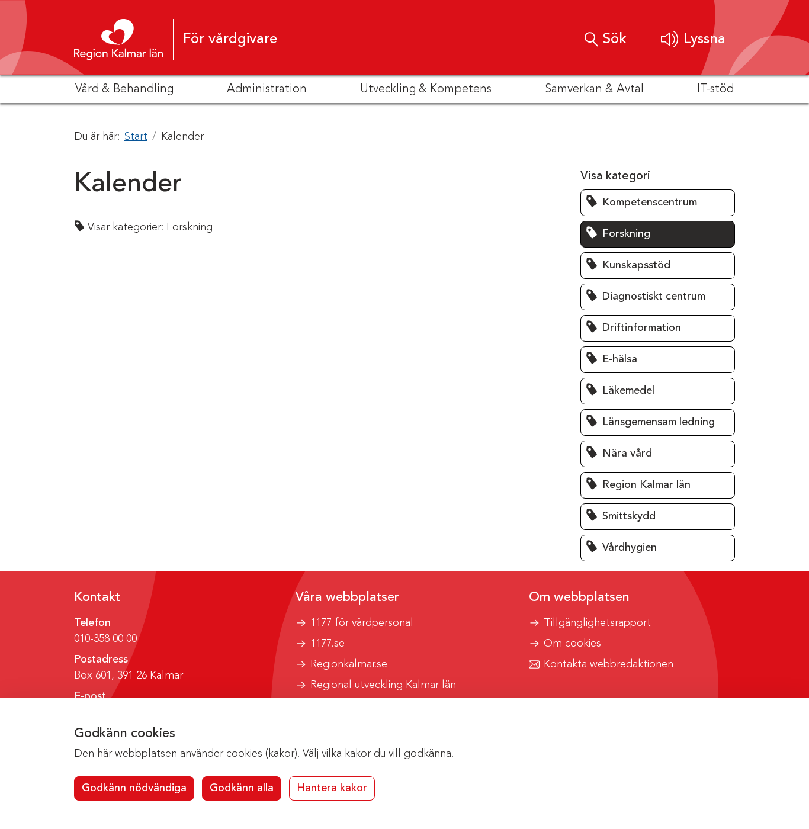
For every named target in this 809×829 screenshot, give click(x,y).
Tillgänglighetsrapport (597, 623)
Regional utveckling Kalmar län (383, 685)
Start (135, 136)
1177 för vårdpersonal (361, 623)
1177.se (327, 643)
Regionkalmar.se (348, 664)
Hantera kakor (332, 788)
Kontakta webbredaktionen (608, 664)
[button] (693, 39)
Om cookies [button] (572, 643)
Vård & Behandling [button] (124, 89)
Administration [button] (267, 89)
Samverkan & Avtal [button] (594, 89)
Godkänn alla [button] (242, 788)
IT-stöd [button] (715, 89)
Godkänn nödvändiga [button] (134, 788)
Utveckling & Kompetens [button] (426, 89)
